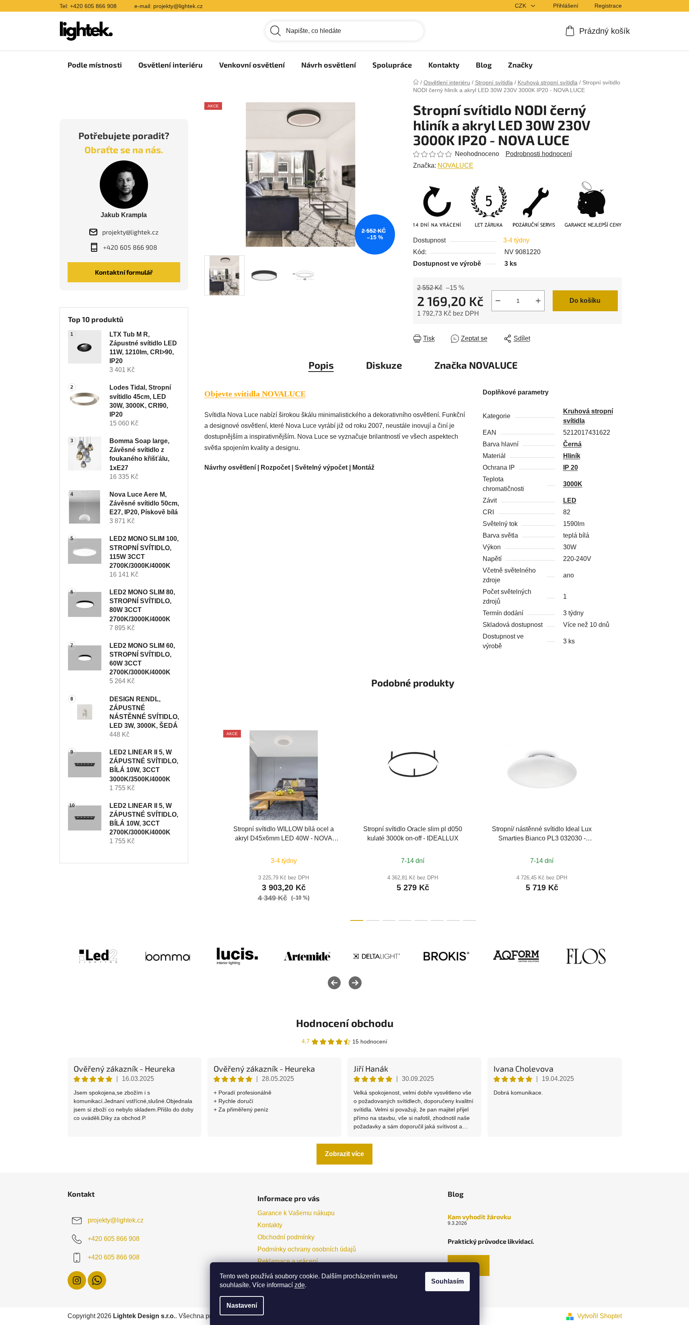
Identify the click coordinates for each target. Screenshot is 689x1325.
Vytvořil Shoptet (599, 1316)
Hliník (571, 455)
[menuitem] (95, 64)
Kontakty (269, 1225)
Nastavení (241, 1305)
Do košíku (585, 300)
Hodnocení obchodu (344, 1023)
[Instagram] (77, 1280)
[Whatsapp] (97, 1280)
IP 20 (570, 467)
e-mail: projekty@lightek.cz (168, 6)
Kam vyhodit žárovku (479, 1216)
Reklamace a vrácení (287, 1261)
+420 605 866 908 (114, 1238)
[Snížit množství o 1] (498, 301)
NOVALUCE (455, 165)
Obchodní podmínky (286, 1237)
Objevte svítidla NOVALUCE (255, 393)
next (615, 823)
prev (210, 823)
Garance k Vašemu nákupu (296, 1213)
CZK (521, 5)
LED (569, 500)
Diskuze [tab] (384, 365)
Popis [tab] (321, 365)
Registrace (608, 5)
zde (299, 1285)
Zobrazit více (344, 1153)
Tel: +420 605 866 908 (88, 6)
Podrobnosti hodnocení (539, 153)
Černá (572, 444)
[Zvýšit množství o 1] (538, 301)
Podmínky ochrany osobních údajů (306, 1249)
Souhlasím (447, 1281)
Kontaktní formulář (124, 272)
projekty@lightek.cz (116, 1220)
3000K (572, 484)
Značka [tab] (476, 365)
